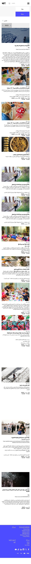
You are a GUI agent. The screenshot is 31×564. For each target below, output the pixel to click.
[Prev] (3, 20)
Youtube (16, 549)
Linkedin (21, 549)
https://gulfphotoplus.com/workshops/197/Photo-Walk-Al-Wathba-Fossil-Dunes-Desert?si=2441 (16, 442)
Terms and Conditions (24, 527)
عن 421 (14, 527)
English (13, 3)
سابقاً (22, 14)
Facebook (28, 549)
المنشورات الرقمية (12, 540)
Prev (3, 25)
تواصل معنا (27, 545)
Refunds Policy (25, 533)
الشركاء (28, 542)
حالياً (22, 9)
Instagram (23, 549)
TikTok (18, 549)
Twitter (26, 549)
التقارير (28, 543)
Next (10, 25)
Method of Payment (24, 535)
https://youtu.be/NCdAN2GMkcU (22, 496)
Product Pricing (25, 530)
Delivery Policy (25, 532)
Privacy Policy (26, 536)
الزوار (15, 542)
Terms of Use (26, 529)
